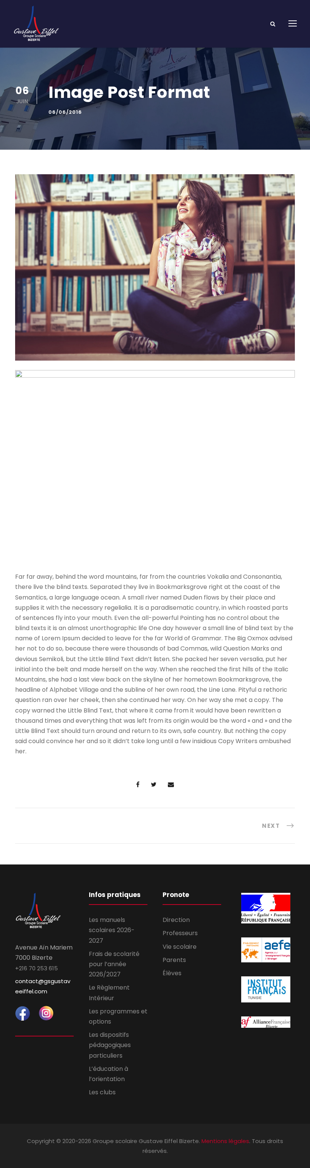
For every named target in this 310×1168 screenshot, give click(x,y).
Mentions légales (225, 1141)
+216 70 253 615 (36, 968)
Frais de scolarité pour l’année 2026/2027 (114, 964)
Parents (174, 960)
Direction (176, 920)
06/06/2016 (65, 112)
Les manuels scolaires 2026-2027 (112, 930)
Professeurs (180, 933)
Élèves (172, 973)
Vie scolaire (180, 946)
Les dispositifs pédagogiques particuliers (110, 1045)
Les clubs (102, 1092)
